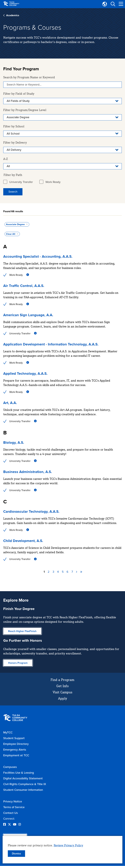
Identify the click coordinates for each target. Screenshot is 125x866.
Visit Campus (62, 692)
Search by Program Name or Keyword (29, 77)
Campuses (10, 767)
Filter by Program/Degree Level (24, 110)
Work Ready (53, 182)
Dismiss (16, 853)
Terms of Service (14, 807)
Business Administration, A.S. (27, 471)
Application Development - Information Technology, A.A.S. (50, 344)
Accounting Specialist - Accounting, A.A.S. (37, 256)
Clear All (10, 234)
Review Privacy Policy (68, 845)
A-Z (5, 159)
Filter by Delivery (15, 142)
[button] (113, 4)
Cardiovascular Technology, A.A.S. (31, 511)
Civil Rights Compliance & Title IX (24, 784)
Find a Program (62, 680)
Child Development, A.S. (23, 540)
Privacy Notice (12, 801)
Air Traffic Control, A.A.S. (23, 285)
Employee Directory (16, 744)
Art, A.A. (10, 402)
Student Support (14, 738)
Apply (62, 698)
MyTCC (8, 732)
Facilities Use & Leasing (18, 773)
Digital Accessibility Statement (23, 778)
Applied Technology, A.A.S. (25, 373)
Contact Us (10, 813)
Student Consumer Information (23, 790)
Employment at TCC (16, 755)
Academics (12, 15)
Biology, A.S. (13, 442)
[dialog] (62, 849)
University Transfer (21, 182)
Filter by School (13, 126)
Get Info (62, 686)
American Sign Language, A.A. (28, 315)
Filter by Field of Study (18, 93)
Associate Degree (15, 224)
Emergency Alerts (14, 749)
